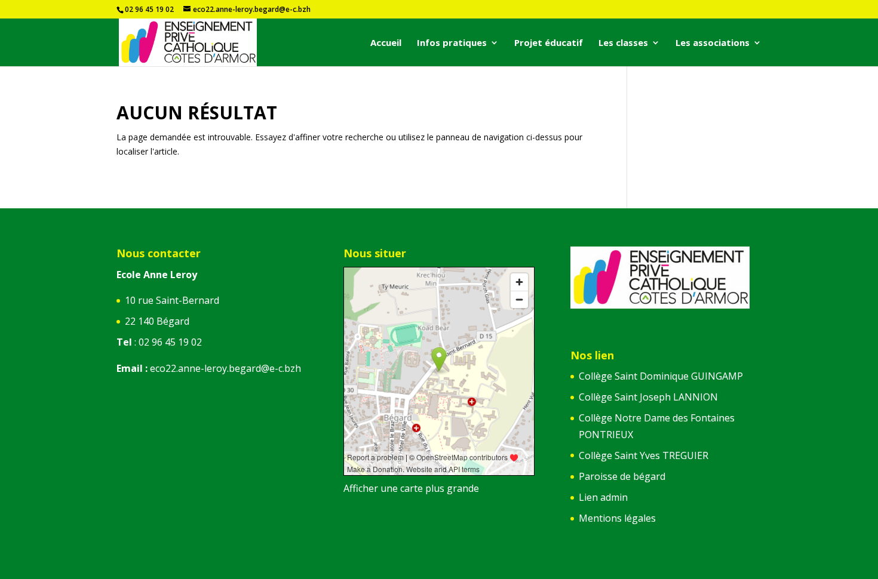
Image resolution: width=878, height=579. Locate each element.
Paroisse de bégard (622, 476)
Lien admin (603, 497)
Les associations (713, 43)
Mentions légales (617, 518)
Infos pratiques (452, 43)
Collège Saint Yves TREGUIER (643, 455)
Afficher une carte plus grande (411, 488)
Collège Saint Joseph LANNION (648, 397)
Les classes (623, 43)
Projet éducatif (548, 43)
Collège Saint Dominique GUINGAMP (661, 376)
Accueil (385, 43)
